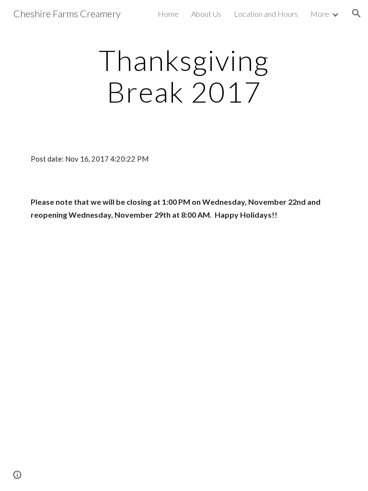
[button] (356, 13)
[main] (183, 75)
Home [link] (168, 13)
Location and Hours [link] (266, 13)
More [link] (319, 13)
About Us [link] (206, 13)
